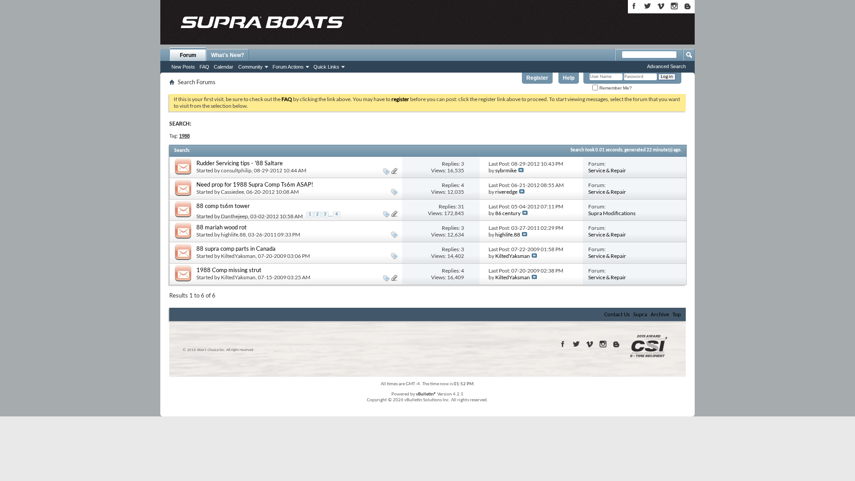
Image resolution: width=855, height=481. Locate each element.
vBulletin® (426, 394)
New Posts (183, 66)
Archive (660, 315)
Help (568, 78)
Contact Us (617, 315)
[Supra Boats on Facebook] (634, 6)
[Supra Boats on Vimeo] (661, 6)
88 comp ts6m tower (223, 205)
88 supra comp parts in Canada (236, 248)
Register (537, 78)
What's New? (227, 55)
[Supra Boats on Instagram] (674, 6)
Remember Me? (615, 88)
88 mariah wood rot (221, 227)
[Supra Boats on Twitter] (647, 6)
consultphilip (236, 170)
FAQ (204, 66)
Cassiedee (232, 191)
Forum (188, 55)
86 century (508, 213)
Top (676, 315)
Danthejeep (234, 216)
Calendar (223, 66)
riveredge (506, 191)
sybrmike (506, 170)
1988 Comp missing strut (228, 269)
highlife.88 (233, 234)
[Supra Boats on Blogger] (687, 6)
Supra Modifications (611, 213)
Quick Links (326, 66)
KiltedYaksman (238, 256)
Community (250, 66)
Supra (640, 315)
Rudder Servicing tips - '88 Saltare (239, 163)
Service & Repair (607, 170)
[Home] (261, 22)
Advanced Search (666, 66)
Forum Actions (288, 66)
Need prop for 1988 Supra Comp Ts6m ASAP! (254, 184)
